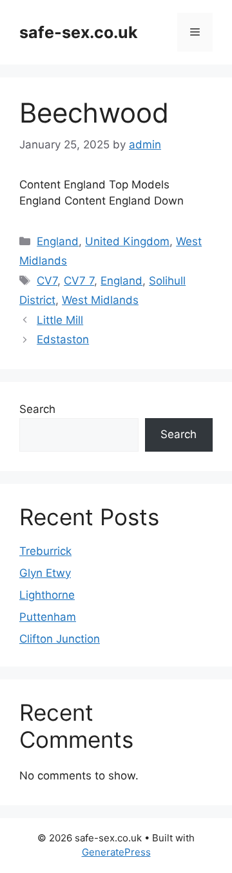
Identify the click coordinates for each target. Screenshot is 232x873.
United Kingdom (127, 241)
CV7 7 (79, 280)
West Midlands (100, 300)
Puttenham (47, 616)
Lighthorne (47, 594)
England (58, 241)
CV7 (47, 280)
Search (37, 409)
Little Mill (60, 320)
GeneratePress (116, 852)
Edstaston (63, 339)
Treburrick (45, 551)
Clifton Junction (59, 638)
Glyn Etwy (45, 573)
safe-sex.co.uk (78, 32)
